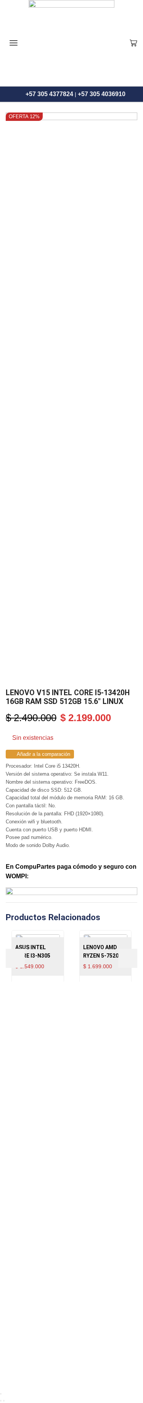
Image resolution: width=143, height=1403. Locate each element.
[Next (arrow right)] (4, 1400)
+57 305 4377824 (49, 94)
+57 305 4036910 (101, 94)
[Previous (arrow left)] (1, 1400)
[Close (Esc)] (1, 1394)
